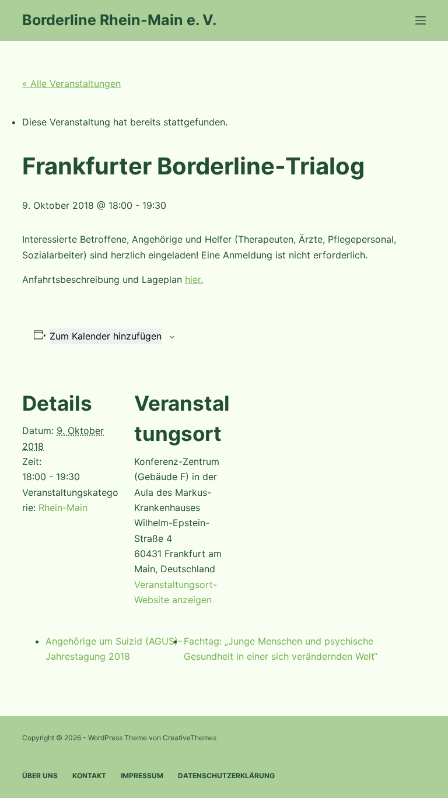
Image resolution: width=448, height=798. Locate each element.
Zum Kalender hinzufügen (106, 336)
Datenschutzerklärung (226, 775)
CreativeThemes (189, 737)
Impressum (142, 775)
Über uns (40, 775)
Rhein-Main (63, 507)
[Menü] (420, 20)
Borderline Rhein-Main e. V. (119, 20)
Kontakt (89, 775)
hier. (194, 279)
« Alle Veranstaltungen (71, 83)
